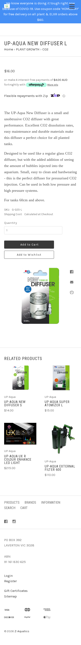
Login (8, 576)
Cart (24, 508)
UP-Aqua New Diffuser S (15, 403)
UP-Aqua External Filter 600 (60, 468)
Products (12, 502)
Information (50, 502)
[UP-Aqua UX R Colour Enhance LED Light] (20, 434)
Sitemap (10, 596)
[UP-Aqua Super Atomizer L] (61, 377)
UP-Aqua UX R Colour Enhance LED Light (17, 459)
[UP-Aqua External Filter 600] (61, 439)
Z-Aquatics (22, 631)
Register (10, 581)
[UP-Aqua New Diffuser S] (20, 377)
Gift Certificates (16, 591)
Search (9, 508)
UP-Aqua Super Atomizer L (57, 403)
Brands (30, 502)
